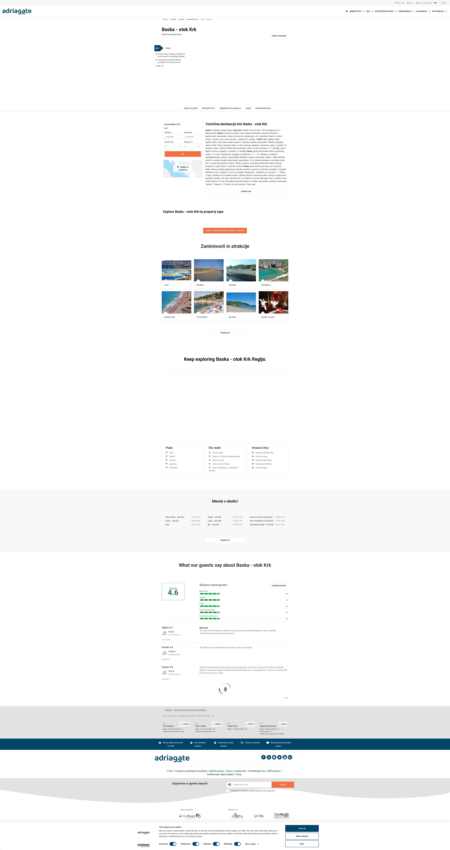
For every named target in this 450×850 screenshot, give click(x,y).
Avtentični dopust (385, 11)
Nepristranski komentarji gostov (280, 744)
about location (190, 108)
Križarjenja (405, 11)
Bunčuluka (173, 468)
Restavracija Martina (264, 464)
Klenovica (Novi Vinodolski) (261, 517)
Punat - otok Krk (172, 521)
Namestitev (356, 11)
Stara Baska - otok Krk (174, 517)
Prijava (283, 784)
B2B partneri (274, 771)
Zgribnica (173, 464)
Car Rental (422, 11)
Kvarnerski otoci (175, 34)
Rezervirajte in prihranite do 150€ (173, 744)
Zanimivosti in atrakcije (230, 108)
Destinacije (438, 11)
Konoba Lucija (261, 456)
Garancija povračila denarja (225, 744)
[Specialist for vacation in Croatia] (172, 758)
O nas (170, 771)
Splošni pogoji (216, 771)
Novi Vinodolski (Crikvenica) (261, 521)
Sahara (172, 456)
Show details (250, 844)
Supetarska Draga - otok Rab (262, 524)
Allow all (302, 828)
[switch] (195, 844)
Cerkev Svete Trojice (221, 464)
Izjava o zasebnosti (236, 771)
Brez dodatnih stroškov (200, 744)
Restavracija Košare (264, 460)
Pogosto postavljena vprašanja (191, 771)
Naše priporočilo (263, 108)
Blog (238, 774)
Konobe (172, 460)
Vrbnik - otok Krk (214, 517)
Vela (171, 453)
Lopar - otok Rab (214, 521)
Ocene (248, 108)
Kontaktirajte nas (256, 771)
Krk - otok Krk (213, 524)
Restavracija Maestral (265, 453)
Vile (368, 11)
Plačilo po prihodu (252, 743)
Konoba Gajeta (261, 468)
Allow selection (302, 836)
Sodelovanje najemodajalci (220, 774)
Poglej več (159, 66)
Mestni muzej (218, 460)
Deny (302, 844)
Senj (167, 524)
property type (208, 108)
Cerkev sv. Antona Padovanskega (226, 456)
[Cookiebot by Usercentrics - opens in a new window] (143, 845)
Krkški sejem (217, 453)
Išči (182, 154)
